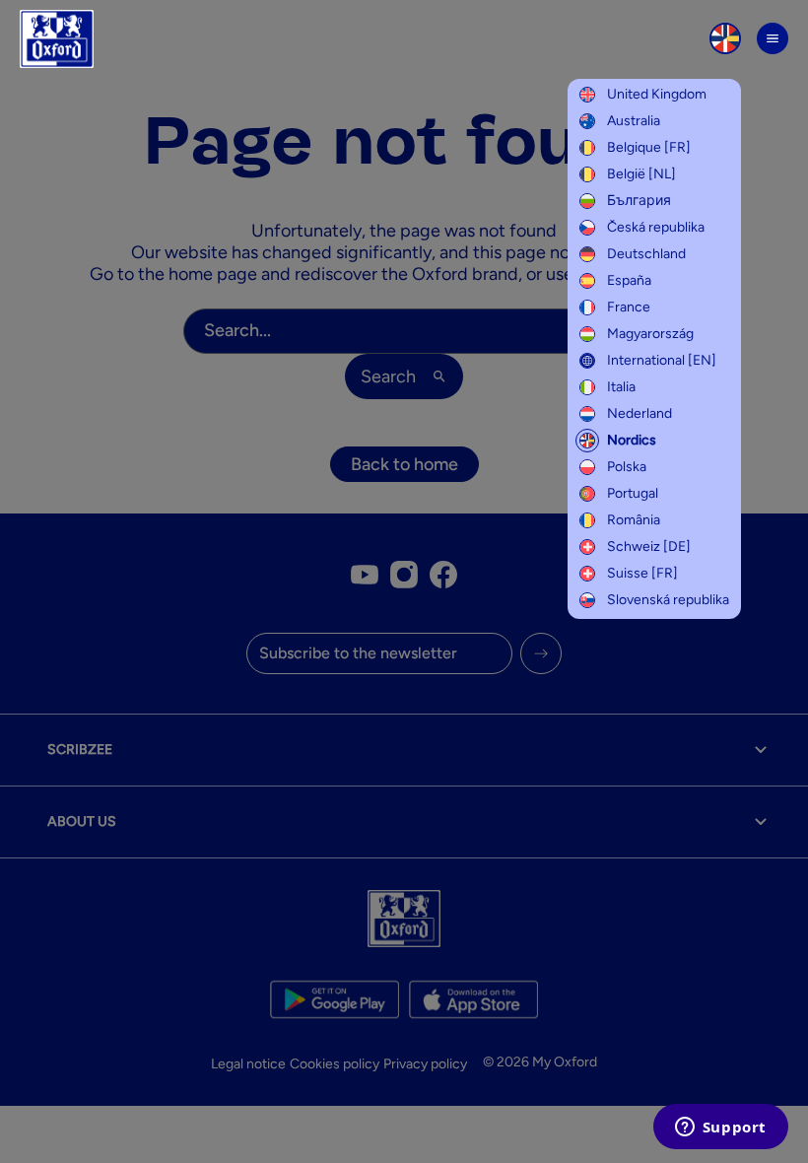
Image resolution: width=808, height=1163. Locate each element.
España (629, 280)
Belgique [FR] (649, 147)
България (639, 200)
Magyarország (650, 333)
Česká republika (656, 227)
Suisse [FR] (642, 573)
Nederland (639, 413)
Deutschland (646, 253)
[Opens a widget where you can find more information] (720, 1128)
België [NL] (641, 174)
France (628, 307)
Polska (626, 466)
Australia (633, 120)
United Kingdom (657, 94)
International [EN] (661, 360)
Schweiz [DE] (649, 546)
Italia (621, 386)
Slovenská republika (668, 599)
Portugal (632, 493)
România (633, 520)
